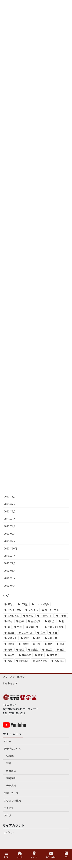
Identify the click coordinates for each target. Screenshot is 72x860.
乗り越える (13, 615)
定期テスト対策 (56, 627)
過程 (10, 661)
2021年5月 (10, 519)
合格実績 (11, 785)
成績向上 (12, 638)
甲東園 (11, 644)
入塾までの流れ (12, 800)
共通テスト (46, 615)
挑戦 (38, 638)
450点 (10, 604)
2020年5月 (10, 578)
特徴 (8, 763)
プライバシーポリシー (15, 677)
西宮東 (53, 655)
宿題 (42, 632)
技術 (26, 638)
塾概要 (10, 756)
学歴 (19, 627)
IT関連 (24, 604)
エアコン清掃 (42, 604)
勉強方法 (35, 621)
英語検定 (26, 655)
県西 (50, 644)
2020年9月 (10, 556)
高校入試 (59, 661)
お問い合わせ (51, 857)
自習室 (11, 655)
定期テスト (34, 627)
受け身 (51, 621)
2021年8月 (10, 496)
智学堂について (12, 748)
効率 (21, 621)
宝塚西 (11, 632)
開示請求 (23, 661)
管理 (62, 644)
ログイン (9, 832)
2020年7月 (10, 563)
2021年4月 (10, 526)
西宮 (40, 655)
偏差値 (29, 615)
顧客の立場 (41, 661)
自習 (62, 649)
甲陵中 (25, 644)
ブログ (7, 815)
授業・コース (11, 793)
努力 (10, 621)
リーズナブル (51, 610)
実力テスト (27, 632)
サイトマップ (10, 683)
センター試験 (14, 610)
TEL (66, 857)
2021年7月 (10, 504)
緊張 (21, 649)
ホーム (7, 741)
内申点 (62, 615)
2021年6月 (10, 511)
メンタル (33, 610)
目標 (38, 644)
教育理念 (11, 771)
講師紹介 (11, 778)
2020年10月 (10, 548)
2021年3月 (10, 533)
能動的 (34, 649)
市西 (54, 632)
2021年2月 (10, 541)
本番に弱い (53, 638)
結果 (10, 649)
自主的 (48, 649)
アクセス (8, 808)
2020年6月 (10, 570)
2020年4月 (10, 585)
